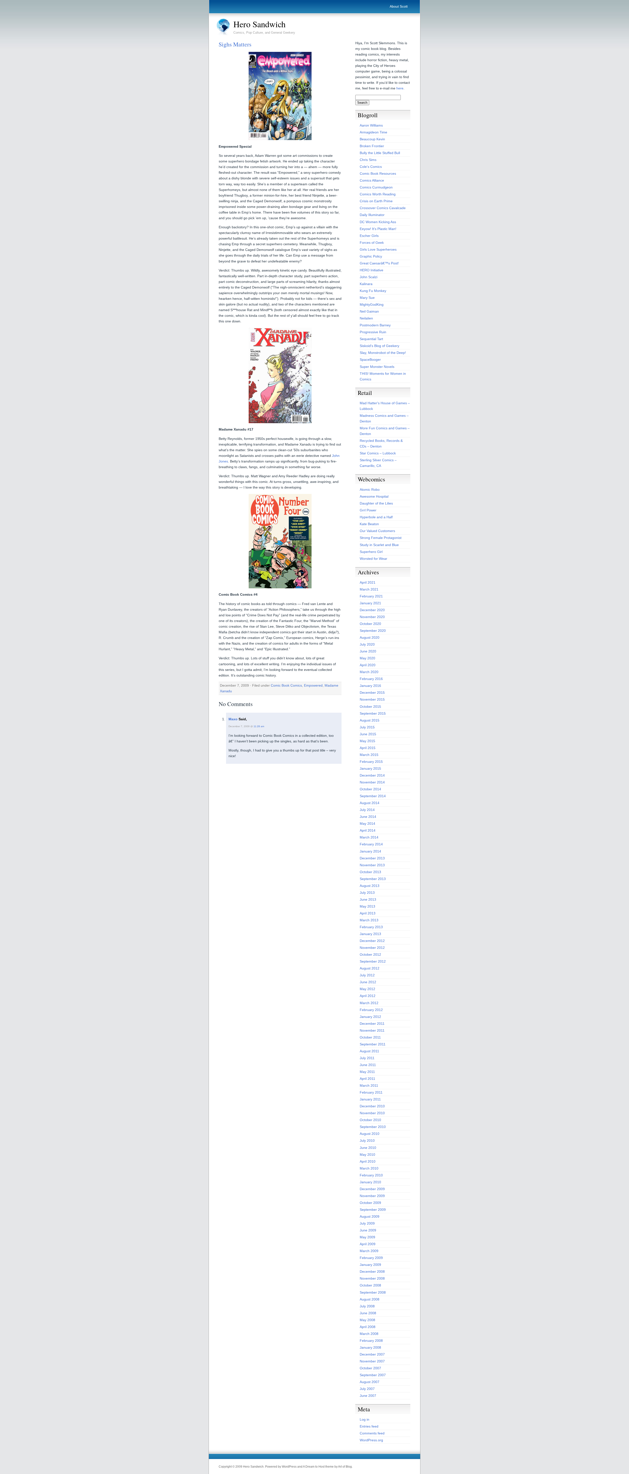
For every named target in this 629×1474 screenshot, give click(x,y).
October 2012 (370, 954)
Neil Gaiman (369, 311)
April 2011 (367, 1079)
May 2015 (367, 741)
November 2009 (372, 1196)
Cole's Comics (371, 167)
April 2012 (367, 996)
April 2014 (367, 830)
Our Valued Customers (377, 531)
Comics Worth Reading (378, 194)
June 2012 (368, 982)
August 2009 (369, 1216)
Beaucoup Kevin (372, 139)
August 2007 (369, 1382)
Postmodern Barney (375, 325)
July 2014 (367, 810)
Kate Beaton (369, 524)
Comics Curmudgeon (376, 187)
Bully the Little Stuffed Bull (380, 153)
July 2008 (367, 1306)
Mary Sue (367, 298)
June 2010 (368, 1148)
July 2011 (367, 1058)
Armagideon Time (373, 132)
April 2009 (367, 1244)
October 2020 (370, 624)
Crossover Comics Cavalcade (383, 208)
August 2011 (369, 1051)
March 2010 (369, 1168)
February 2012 (371, 1010)
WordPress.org (371, 1440)
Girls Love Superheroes (378, 249)
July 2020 (367, 644)
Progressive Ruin (373, 332)
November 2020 (372, 617)
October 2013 (370, 872)
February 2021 (371, 596)
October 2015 (370, 706)
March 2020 (369, 672)
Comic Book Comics (286, 685)
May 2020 (367, 658)
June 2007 (368, 1396)
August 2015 (369, 720)
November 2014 (372, 782)
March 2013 (369, 920)
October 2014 (370, 789)
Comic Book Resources (378, 173)
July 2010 (367, 1140)
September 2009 (373, 1210)
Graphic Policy (371, 256)
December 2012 (372, 941)
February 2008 (371, 1341)
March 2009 (369, 1251)
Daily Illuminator (372, 215)
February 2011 (371, 1092)
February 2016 (371, 679)
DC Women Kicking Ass (378, 222)
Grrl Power (368, 510)
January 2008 (370, 1347)
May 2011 (367, 1072)
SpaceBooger (370, 359)
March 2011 (369, 1085)
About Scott (399, 6)
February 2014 (371, 844)
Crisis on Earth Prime (376, 201)
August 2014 (369, 803)
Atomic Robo (370, 489)
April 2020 (367, 665)
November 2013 (372, 865)
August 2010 (369, 1134)
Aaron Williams (371, 125)
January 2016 (370, 686)
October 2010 (370, 1120)
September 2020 (373, 631)
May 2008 (367, 1320)
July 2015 (367, 727)
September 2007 (373, 1375)
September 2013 (373, 879)
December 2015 (372, 692)
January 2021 (370, 603)
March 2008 (369, 1334)
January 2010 (370, 1182)
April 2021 (367, 582)
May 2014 (367, 823)
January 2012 (370, 1017)
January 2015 (370, 768)
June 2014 (368, 817)
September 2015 (373, 713)
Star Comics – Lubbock (378, 453)
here (399, 88)
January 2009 (370, 1265)
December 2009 (372, 1189)
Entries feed (369, 1426)
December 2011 (372, 1024)
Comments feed (372, 1433)
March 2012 (369, 1003)
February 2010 (371, 1175)
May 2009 (367, 1237)
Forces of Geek (372, 243)
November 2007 (372, 1361)
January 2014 (370, 851)
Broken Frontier (372, 146)
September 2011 (373, 1044)
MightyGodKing (372, 304)
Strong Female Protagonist (380, 538)
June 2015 (368, 734)
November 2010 (372, 1113)
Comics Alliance (372, 180)
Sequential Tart (371, 339)
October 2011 (370, 1037)
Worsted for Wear (373, 559)
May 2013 (367, 906)
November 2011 (372, 1030)
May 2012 (367, 989)
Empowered (313, 685)
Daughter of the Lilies (376, 503)
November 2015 (372, 699)
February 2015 (371, 762)
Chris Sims (368, 160)
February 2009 (371, 1258)
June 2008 (368, 1313)
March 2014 (369, 837)
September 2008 (373, 1292)
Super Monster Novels (377, 367)
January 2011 (370, 1099)
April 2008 (367, 1327)
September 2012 (373, 961)
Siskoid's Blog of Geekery (379, 346)
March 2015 (369, 755)
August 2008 (369, 1299)
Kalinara (366, 284)
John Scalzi (368, 277)
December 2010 (372, 1106)
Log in (364, 1419)
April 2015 (367, 748)
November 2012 (372, 948)
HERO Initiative (371, 270)
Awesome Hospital (374, 496)
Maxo (233, 719)
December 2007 (372, 1354)
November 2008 (372, 1278)
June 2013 (368, 899)
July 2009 (367, 1223)
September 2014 (373, 796)
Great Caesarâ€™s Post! (379, 263)
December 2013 (372, 858)
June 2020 (368, 651)
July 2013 (367, 893)
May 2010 (367, 1154)
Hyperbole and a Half (376, 517)
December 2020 (372, 610)
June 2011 (368, 1065)
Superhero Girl (371, 552)
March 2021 (369, 589)
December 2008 (372, 1271)
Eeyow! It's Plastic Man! (378, 229)
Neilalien (366, 318)
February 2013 (371, 927)
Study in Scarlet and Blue (379, 545)
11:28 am (259, 726)
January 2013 (370, 934)
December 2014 (372, 775)
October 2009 (370, 1203)
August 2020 (369, 637)
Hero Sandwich (259, 24)
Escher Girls (369, 236)
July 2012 (367, 975)
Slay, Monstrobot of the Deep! (383, 353)
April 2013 (367, 913)
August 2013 (369, 886)
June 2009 (368, 1230)
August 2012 (369, 968)
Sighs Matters (235, 44)
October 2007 (370, 1368)
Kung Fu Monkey (373, 291)
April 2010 (367, 1161)
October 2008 (370, 1285)
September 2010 (373, 1127)
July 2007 (367, 1389)
